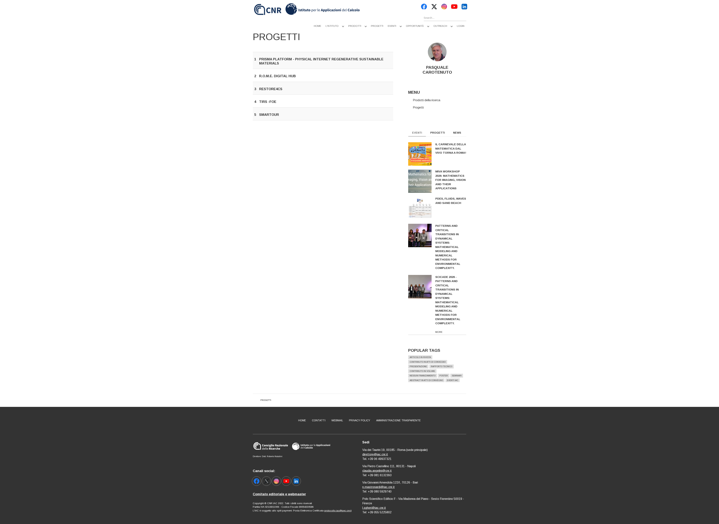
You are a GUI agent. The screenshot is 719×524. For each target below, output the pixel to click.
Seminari (457, 375)
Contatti (318, 420)
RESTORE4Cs (270, 89)
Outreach (440, 26)
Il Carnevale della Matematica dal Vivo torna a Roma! (450, 148)
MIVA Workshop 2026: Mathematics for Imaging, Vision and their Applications (450, 180)
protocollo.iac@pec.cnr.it (337, 510)
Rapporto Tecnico (441, 366)
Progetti (377, 26)
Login (460, 26)
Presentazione (418, 366)
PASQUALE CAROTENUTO (437, 70)
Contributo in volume (422, 371)
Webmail (337, 420)
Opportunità (415, 26)
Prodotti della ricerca (426, 100)
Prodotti (354, 26)
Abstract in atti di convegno (426, 380)
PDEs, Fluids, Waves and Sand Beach (450, 200)
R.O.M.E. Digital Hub (277, 76)
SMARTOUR (269, 115)
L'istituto (332, 26)
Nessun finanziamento (423, 375)
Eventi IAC (452, 380)
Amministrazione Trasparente (398, 420)
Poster (443, 375)
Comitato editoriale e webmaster (279, 494)
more (438, 332)
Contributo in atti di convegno (428, 362)
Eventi (392, 26)
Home (317, 26)
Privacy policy (359, 420)
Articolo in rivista (420, 357)
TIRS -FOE (267, 102)
